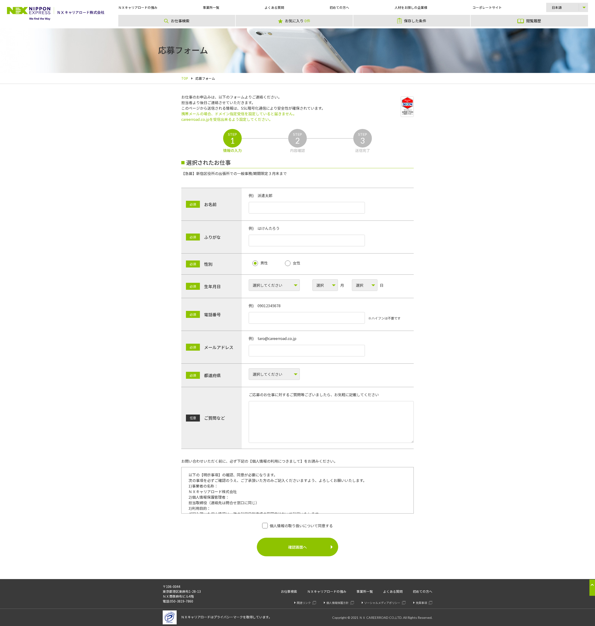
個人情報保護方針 (337, 603)
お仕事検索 (289, 591)
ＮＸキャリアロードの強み (326, 591)
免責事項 (422, 603)
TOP (184, 78)
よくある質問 (393, 591)
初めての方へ (422, 591)
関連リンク (304, 603)
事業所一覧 (365, 591)
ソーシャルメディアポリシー (382, 603)
